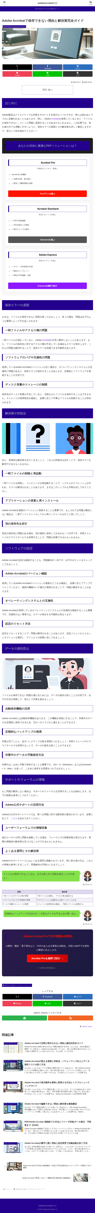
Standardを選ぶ (47, 239)
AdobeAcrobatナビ (47, 3)
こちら (14, 818)
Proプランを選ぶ (47, 193)
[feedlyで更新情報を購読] (24, 1018)
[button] (78, 74)
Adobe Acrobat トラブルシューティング (18, 985)
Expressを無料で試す (47, 286)
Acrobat (55, 119)
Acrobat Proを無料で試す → (47, 958)
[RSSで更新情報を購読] (70, 1018)
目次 (45, 89)
